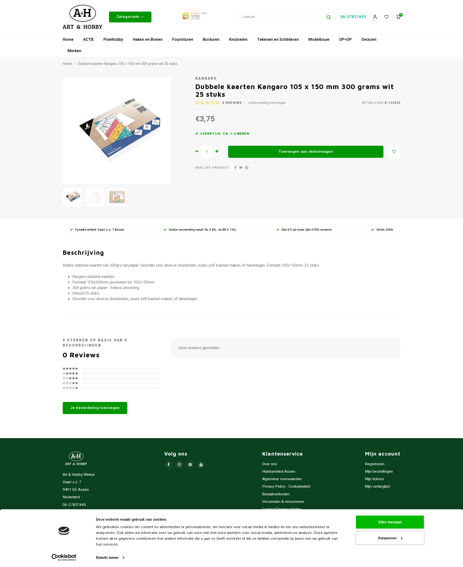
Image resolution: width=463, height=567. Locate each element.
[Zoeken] (329, 17)
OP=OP (345, 39)
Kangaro (206, 78)
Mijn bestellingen (379, 471)
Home (68, 39)
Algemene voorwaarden (282, 479)
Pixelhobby (113, 39)
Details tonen (107, 557)
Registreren (374, 464)
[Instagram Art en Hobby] (179, 464)
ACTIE (88, 39)
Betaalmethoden (275, 494)
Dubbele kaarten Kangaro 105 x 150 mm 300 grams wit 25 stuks (127, 64)
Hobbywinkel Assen (278, 471)
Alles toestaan (390, 522)
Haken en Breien (148, 39)
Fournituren (182, 39)
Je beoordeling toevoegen (267, 103)
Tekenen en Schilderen (278, 39)
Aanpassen (387, 538)
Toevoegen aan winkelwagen (306, 151)
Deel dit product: (212, 168)
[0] (398, 17)
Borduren (211, 39)
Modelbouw (318, 39)
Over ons (269, 464)
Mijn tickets (374, 479)
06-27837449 (353, 17)
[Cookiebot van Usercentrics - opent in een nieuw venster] (64, 557)
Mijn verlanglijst (377, 486)
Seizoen (368, 39)
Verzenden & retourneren (283, 502)
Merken (74, 51)
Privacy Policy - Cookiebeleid (286, 486)
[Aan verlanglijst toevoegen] (394, 152)
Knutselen (238, 39)
